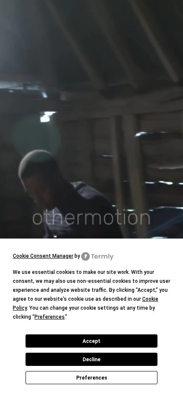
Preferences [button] (49, 317)
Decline (91, 359)
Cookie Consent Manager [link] (43, 256)
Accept (91, 341)
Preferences (91, 378)
